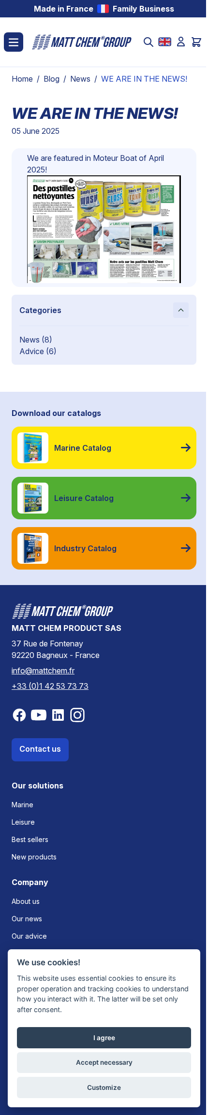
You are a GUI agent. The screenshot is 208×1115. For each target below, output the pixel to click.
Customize (104, 1087)
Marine (22, 805)
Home (22, 79)
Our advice (29, 936)
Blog (51, 79)
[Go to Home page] (82, 42)
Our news (27, 919)
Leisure (23, 822)
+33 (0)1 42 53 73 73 (50, 686)
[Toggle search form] (148, 42)
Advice (32, 351)
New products (34, 857)
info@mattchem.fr (43, 670)
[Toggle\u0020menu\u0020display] (13, 42)
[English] (164, 41)
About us (26, 901)
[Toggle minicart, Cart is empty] (196, 42)
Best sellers (30, 839)
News (80, 79)
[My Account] (181, 41)
